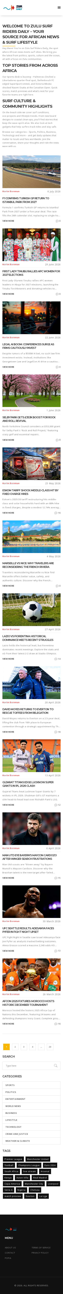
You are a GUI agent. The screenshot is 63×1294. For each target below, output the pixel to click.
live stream (29, 1171)
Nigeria (21, 1189)
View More (8, 221)
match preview (13, 1196)
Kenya (8, 1177)
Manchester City (34, 1183)
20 (50, 1046)
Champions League (29, 1165)
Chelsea (35, 1189)
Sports (10, 1085)
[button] (59, 7)
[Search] (56, 1066)
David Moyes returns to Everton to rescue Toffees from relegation (27, 711)
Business (11, 1113)
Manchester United (38, 1159)
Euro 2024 (50, 1165)
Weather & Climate (17, 1140)
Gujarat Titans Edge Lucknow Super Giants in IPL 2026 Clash (27, 784)
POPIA (8, 1258)
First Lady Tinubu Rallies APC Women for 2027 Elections (31, 273)
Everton (30, 1196)
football (9, 1165)
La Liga (43, 1196)
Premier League (13, 1159)
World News (13, 1106)
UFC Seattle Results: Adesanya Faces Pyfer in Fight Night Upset (28, 930)
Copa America (12, 1183)
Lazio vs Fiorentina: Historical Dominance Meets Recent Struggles (27, 638)
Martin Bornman (11, 191)
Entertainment (15, 1099)
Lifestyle (11, 1119)
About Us (10, 1247)
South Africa (11, 1171)
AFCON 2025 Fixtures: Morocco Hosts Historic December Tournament (28, 1003)
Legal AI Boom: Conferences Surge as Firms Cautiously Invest (28, 346)
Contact (10, 1252)
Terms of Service (41, 1247)
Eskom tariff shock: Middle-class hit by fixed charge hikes (30, 492)
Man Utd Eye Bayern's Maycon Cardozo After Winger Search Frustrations (29, 857)
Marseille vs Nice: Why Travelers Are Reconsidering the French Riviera (28, 565)
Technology (13, 1126)
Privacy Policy (40, 1252)
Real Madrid (40, 1177)
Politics (10, 1092)
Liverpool (53, 1183)
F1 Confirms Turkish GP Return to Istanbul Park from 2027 (25, 200)
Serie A (9, 1189)
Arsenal (45, 1171)
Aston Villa (22, 1177)
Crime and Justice (16, 1133)
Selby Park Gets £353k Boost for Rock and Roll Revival (28, 419)
